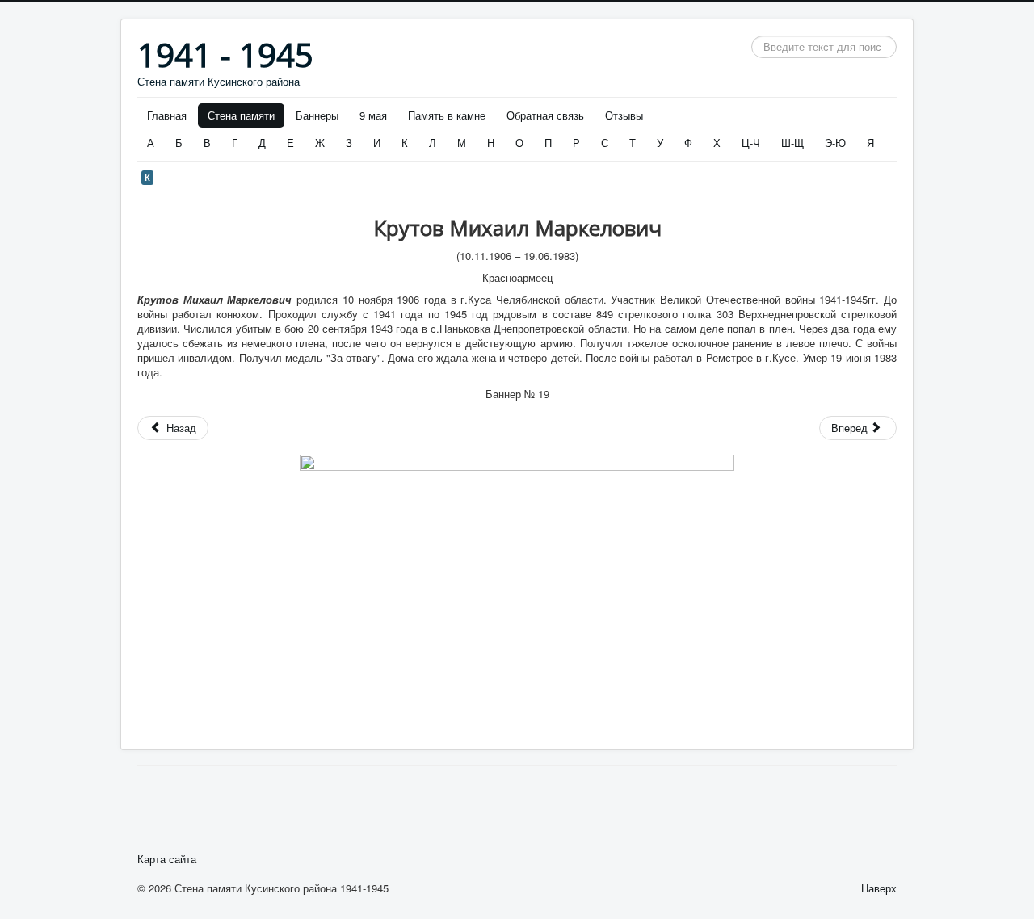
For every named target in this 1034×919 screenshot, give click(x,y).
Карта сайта (166, 859)
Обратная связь (545, 115)
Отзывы (624, 115)
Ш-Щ (792, 142)
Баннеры (317, 115)
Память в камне (446, 115)
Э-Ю (835, 142)
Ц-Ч (751, 142)
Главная (167, 115)
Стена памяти (241, 115)
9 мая (373, 115)
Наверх (879, 888)
